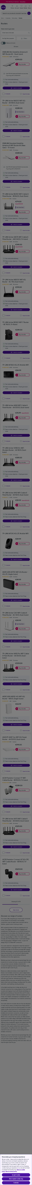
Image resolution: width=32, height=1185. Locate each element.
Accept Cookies (16, 1175)
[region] (16, 1169)
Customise (15, 1182)
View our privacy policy (11, 1171)
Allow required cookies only (16, 1178)
